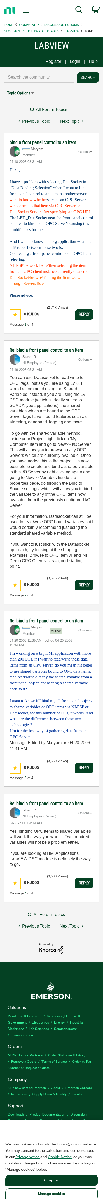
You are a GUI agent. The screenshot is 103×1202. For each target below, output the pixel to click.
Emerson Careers (78, 1087)
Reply (84, 314)
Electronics (40, 1022)
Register (53, 61)
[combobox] (39, 77)
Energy (59, 1022)
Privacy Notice (27, 1156)
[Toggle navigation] (27, 10)
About (55, 1087)
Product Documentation (47, 1114)
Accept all (51, 1180)
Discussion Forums (61, 24)
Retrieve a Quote (23, 1061)
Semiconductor (65, 1028)
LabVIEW (72, 30)
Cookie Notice (60, 1156)
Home (9, 24)
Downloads (16, 1114)
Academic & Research (24, 1015)
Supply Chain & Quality (49, 1093)
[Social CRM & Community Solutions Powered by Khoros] (51, 948)
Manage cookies (51, 1194)
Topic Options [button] (18, 92)
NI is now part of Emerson (27, 1087)
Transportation (22, 1034)
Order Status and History (66, 1054)
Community (29, 24)
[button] (15, 315)
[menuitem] (79, 10)
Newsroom (19, 1093)
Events (77, 1093)
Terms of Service (54, 1061)
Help (93, 61)
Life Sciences (39, 1028)
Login (75, 61)
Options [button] (84, 152)
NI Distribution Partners (25, 1054)
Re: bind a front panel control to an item (46, 350)
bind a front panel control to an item (43, 142)
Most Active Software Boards (31, 30)
